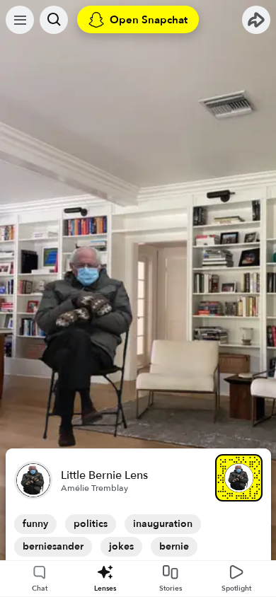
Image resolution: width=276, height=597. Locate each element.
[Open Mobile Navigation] (20, 20)
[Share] (256, 20)
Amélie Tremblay (94, 488)
